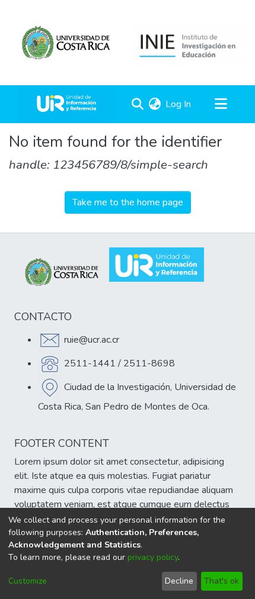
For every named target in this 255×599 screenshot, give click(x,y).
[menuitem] (154, 104)
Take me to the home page (127, 202)
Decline (179, 581)
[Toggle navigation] (220, 104)
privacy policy (153, 557)
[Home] (66, 104)
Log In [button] (178, 104)
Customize (27, 581)
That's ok (221, 581)
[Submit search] (137, 104)
